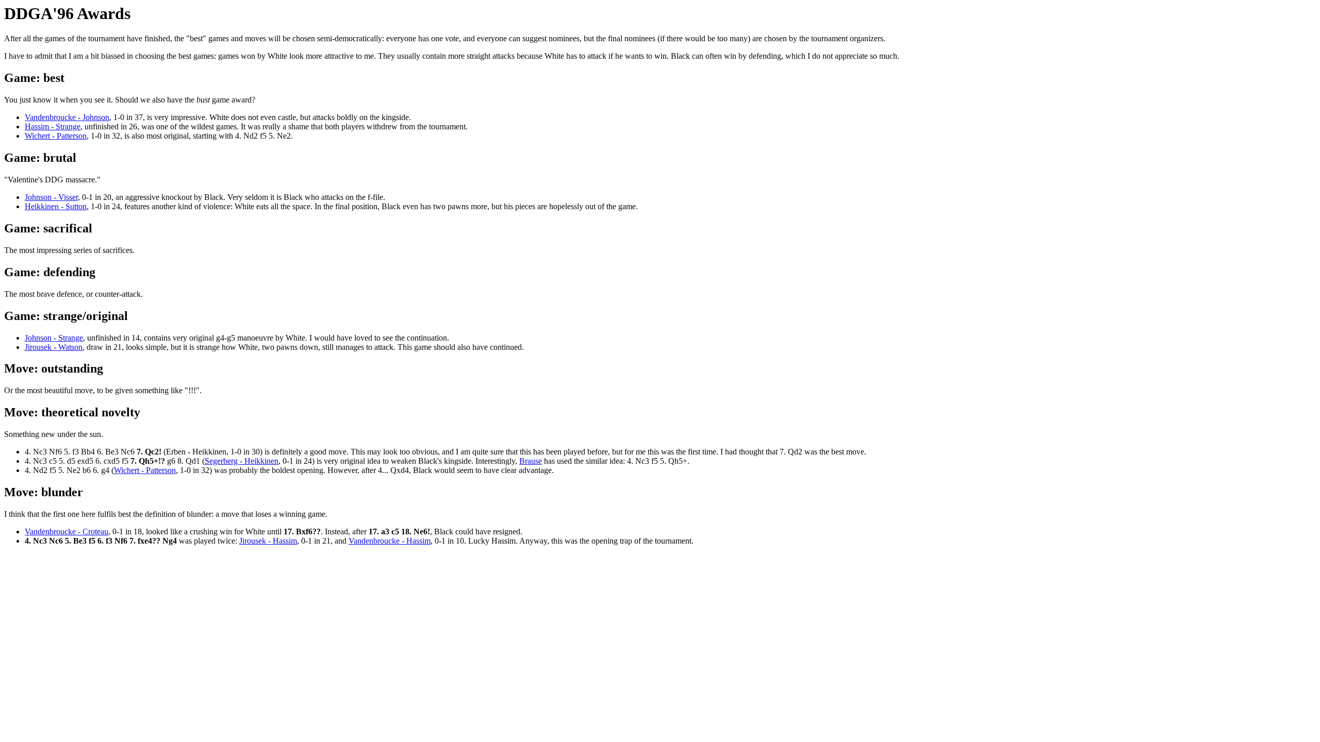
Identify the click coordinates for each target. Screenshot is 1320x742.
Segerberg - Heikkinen (241, 461)
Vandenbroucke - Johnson (67, 117)
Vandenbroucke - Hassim (390, 540)
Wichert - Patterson (56, 135)
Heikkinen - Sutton (56, 206)
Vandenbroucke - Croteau (66, 531)
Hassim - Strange (52, 126)
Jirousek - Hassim (268, 540)
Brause (530, 461)
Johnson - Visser (51, 197)
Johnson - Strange (54, 337)
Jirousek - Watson (53, 347)
